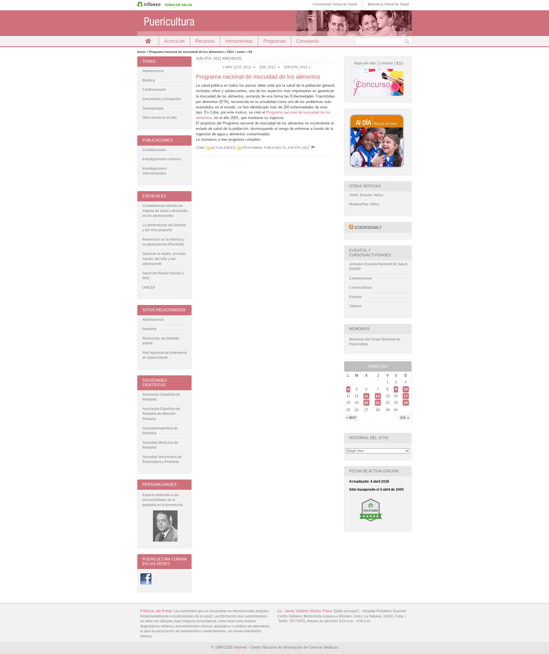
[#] (313, 147)
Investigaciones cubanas (161, 159)
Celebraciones (360, 278)
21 (378, 403)
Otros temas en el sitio (159, 118)
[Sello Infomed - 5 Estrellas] (370, 524)
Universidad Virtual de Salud (335, 4)
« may (351, 418)
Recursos (205, 41)
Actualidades (223, 147)
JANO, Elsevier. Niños (366, 195)
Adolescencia (153, 71)
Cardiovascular (154, 90)
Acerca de (174, 41)
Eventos (355, 297)
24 (406, 403)
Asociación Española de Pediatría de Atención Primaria (161, 414)
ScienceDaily (368, 227)
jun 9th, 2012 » (297, 67)
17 (406, 396)
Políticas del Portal (156, 611)
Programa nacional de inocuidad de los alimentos (258, 77)
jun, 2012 (267, 67)
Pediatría (149, 329)
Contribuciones (154, 150)
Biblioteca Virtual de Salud (388, 4)
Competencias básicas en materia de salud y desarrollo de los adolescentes (165, 211)
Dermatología (153, 108)
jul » (404, 418)
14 (378, 396)
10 (406, 389)
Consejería (307, 41)
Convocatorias (360, 288)
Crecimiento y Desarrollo (161, 99)
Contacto (386, 63)
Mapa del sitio (365, 63)
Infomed (240, 647)
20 (366, 403)
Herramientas (239, 41)
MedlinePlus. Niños (364, 204)
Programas (274, 41)
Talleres (355, 306)
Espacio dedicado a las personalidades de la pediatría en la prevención (162, 500)
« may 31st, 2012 (236, 67)
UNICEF (148, 288)
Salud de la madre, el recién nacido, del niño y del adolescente (164, 259)
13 (366, 396)
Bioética (148, 80)
